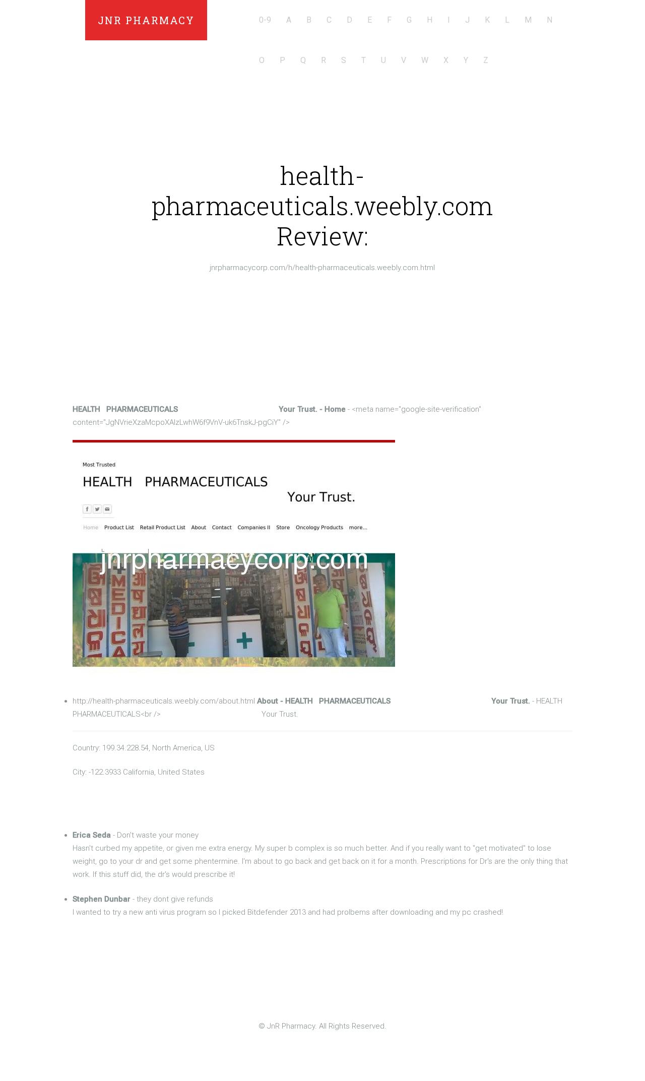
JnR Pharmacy (146, 20)
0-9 (265, 20)
